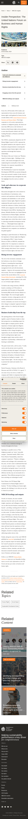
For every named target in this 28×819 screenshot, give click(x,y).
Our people (4, 765)
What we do (4, 748)
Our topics (4, 773)
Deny (14, 438)
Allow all (14, 428)
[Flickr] (11, 807)
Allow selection (14, 433)
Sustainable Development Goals (10, 606)
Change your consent (7, 815)
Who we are (4, 746)
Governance (4, 756)
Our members (4, 776)
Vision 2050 (4, 754)
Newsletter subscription (7, 798)
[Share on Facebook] (17, 62)
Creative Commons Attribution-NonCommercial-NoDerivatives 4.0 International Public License (12, 579)
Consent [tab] (5, 383)
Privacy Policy (19, 581)
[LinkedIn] (2, 807)
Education (4, 759)
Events (3, 785)
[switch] (24, 413)
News (8, 10)
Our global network (6, 778)
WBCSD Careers (5, 795)
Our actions (4, 771)
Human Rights (5, 602)
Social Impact (15, 602)
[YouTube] (8, 807)
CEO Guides (4, 793)
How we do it (4, 751)
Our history (4, 768)
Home (3, 10)
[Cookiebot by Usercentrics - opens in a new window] (20, 379)
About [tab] (23, 383)
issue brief (11, 539)
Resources (4, 790)
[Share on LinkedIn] (12, 62)
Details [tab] (14, 383)
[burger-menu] (2, 3)
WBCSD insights (16, 10)
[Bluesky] (5, 807)
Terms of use (23, 815)
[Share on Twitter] (8, 62)
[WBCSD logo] (14, 2)
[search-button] (18, 2)
